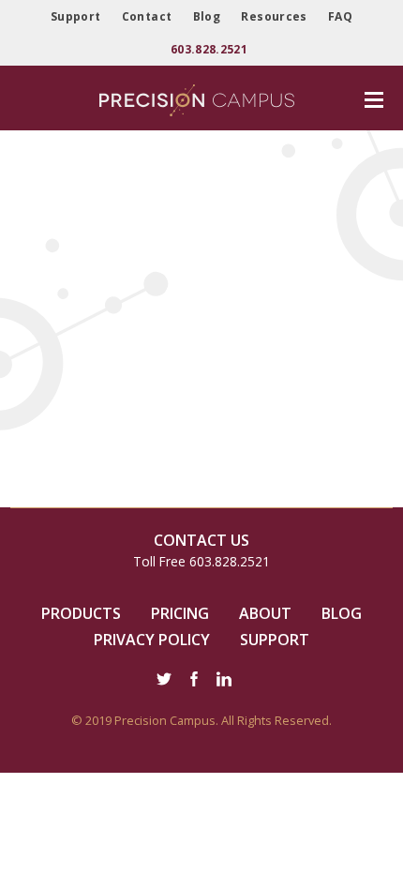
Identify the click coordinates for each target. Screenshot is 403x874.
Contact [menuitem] (147, 16)
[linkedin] (223, 680)
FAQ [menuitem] (340, 16)
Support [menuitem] (76, 16)
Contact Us (201, 540)
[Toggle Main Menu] (371, 99)
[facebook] (194, 680)
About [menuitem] (265, 614)
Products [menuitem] (81, 614)
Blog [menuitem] (206, 16)
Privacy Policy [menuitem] (152, 640)
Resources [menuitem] (273, 16)
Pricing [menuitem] (180, 614)
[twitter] (164, 680)
